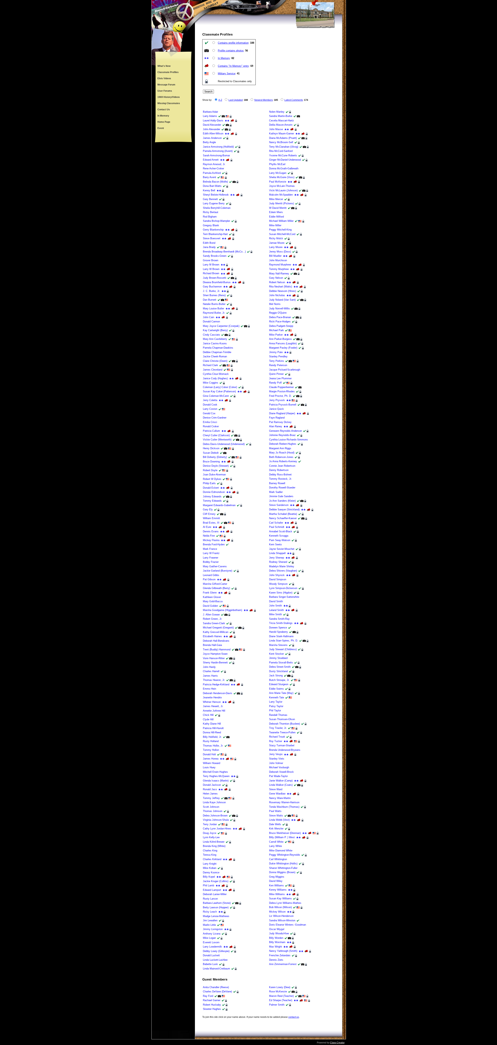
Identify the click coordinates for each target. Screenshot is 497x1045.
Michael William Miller (281, 220)
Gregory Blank (211, 225)
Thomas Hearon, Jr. (214, 680)
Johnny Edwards (212, 496)
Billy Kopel (209, 876)
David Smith (276, 601)
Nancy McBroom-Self (281, 142)
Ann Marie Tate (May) (281, 693)
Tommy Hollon (211, 749)
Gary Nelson (276, 277)
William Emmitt (211, 518)
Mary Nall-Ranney (279, 273)
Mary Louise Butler (213, 308)
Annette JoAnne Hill (214, 710)
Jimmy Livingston (213, 929)
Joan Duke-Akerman (214, 474)
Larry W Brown (211, 269)
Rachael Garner (211, 1000)
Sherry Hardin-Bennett (215, 662)
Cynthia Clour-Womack (216, 373)
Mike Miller (275, 225)
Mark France (210, 548)
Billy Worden (276, 937)
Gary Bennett (210, 199)
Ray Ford (208, 996)
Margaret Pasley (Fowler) (283, 347)
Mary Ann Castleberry (215, 339)
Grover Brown (210, 260)
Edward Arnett (211, 159)
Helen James (210, 793)
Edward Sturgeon (278, 684)
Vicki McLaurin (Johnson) (283, 190)
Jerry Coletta (210, 400)
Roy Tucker (275, 741)
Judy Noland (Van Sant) (282, 299)
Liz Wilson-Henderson (281, 915)
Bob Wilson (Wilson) (280, 907)
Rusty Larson (210, 898)
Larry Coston (210, 408)
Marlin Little (209, 924)
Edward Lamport (212, 889)
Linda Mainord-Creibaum (216, 968)
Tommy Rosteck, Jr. (280, 478)
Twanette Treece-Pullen (282, 732)
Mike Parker (276, 334)
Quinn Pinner (276, 373)
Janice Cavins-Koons (215, 343)
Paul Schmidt (276, 527)
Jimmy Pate (276, 352)
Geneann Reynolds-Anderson (285, 430)
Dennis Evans (211, 531)
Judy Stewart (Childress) (283, 649)
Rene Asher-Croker (213, 168)
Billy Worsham (277, 942)
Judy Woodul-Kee (279, 933)
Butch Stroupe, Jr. (279, 680)
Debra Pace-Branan (280, 317)
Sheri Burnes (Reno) (214, 295)
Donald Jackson (212, 784)
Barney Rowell (277, 483)
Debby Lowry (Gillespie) (216, 951)
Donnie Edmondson (214, 492)
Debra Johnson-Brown (215, 815)
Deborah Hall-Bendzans (216, 640)
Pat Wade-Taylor (278, 776)
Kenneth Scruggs (278, 535)
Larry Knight (209, 863)
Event (160, 128)
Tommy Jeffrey (211, 798)
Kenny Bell (209, 190)
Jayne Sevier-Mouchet (281, 548)
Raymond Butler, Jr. (214, 312)
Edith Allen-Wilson (213, 133)
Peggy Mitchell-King (280, 229)
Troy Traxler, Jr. (278, 728)
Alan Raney (275, 426)
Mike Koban (209, 868)
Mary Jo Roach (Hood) (281, 452)
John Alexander (211, 129)
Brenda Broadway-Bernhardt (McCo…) (224, 251)
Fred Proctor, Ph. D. (280, 395)
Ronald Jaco (210, 789)
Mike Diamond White (280, 850)
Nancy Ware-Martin (280, 798)
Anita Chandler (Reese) (216, 987)
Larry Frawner (210, 557)
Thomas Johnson (212, 811)
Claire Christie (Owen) (215, 360)
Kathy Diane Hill (212, 723)
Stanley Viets (276, 758)
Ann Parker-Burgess (280, 339)
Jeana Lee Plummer (280, 378)
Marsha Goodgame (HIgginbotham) (222, 610)
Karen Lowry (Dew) (279, 987)
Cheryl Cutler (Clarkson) (216, 435)
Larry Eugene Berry (214, 203)
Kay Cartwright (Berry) (215, 330)
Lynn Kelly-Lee (211, 837)
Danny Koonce (211, 872)
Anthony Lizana (211, 933)
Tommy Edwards (212, 500)
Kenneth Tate (276, 697)
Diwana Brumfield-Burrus (217, 282)
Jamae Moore (276, 242)
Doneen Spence (278, 627)
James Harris (210, 675)
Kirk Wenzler (276, 828)
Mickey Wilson (277, 911)
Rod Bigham (210, 216)
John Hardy (209, 667)
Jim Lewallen (210, 920)
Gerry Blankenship (213, 229)
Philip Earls (209, 483)
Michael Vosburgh (279, 767)
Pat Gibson (209, 579)
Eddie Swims (276, 688)
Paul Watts (275, 811)
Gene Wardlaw (277, 793)
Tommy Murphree (279, 269)
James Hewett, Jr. (213, 706)
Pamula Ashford (212, 172)
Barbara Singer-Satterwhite (284, 596)
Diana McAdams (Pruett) (283, 138)
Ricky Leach (210, 911)
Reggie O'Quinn (278, 312)
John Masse (276, 129)
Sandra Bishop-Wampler (216, 220)
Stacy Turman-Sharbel (281, 745)
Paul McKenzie (277, 181)
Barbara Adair (210, 111)
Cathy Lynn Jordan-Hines (217, 828)
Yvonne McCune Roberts (283, 155)
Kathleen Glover (212, 597)
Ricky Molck (276, 238)
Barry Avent (209, 177)
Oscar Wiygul (276, 929)
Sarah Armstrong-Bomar (216, 155)
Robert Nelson (277, 282)
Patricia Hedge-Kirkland (216, 684)
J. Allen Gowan (211, 614)
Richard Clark (210, 365)
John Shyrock (277, 575)
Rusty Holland (211, 741)
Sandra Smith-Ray (279, 618)
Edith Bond (209, 242)
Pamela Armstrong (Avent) (218, 151)
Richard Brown (211, 273)
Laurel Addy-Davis (213, 120)
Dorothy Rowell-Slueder (282, 487)
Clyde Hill (208, 719)
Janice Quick (276, 408)
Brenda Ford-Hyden (214, 544)
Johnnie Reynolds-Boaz (282, 435)
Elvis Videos (164, 78)
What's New (163, 66)
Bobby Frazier (211, 561)
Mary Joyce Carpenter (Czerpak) (221, 326)
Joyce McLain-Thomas (282, 185)
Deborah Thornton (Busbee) (284, 723)
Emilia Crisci (210, 422)
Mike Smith (275, 614)
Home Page (163, 122)
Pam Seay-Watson (279, 540)
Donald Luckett (211, 955)
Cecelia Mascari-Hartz (281, 120)
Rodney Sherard (278, 561)
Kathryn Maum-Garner (281, 133)
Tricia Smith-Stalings (281, 623)
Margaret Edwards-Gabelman (219, 505)
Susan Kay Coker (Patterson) (219, 391)
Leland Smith (276, 610)
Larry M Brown (211, 264)
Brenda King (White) (214, 846)
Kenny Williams (278, 889)
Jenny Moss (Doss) (280, 251)
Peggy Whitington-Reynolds (284, 854)
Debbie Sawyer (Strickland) (284, 509)
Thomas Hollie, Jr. (213, 745)
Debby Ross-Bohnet (280, 474)
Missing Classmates (168, 103)
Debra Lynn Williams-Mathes (285, 902)
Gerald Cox (209, 413)
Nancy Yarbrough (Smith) (283, 950)
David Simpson (277, 579)
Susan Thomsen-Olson (282, 719)
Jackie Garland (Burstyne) (217, 570)
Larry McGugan (277, 172)
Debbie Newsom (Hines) (282, 291)
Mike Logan (209, 937)
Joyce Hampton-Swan (215, 653)
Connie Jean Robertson (282, 465)
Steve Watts (276, 815)
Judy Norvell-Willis (279, 308)
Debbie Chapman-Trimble (217, 352)
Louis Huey (209, 767)
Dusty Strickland (278, 671)
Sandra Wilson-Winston (282, 920)
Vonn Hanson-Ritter (214, 658)
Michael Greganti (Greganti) (218, 627)
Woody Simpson (278, 583)
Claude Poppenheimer (281, 387)
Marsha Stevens (278, 645)
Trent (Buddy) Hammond (216, 649)
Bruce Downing (211, 461)
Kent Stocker (276, 653)
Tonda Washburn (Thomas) (284, 806)
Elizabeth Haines (212, 636)
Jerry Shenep (276, 557)
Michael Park (276, 330)
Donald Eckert (211, 487)
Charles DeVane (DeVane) (217, 991)
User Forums (164, 91)
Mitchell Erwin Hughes (215, 771)
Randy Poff (275, 382)
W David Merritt (278, 207)
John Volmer (276, 763)
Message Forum (166, 84)
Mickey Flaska (211, 540)
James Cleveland (212, 369)
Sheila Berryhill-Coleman (216, 207)
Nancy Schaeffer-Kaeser (283, 518)
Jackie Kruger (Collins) (215, 881)
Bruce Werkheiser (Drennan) (285, 833)
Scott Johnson (211, 806)
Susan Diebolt (211, 452)
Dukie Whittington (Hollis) (283, 863)
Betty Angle (209, 142)
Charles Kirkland (212, 859)
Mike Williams (277, 894)
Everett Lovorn (211, 942)
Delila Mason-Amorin (280, 124)
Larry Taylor (275, 701)
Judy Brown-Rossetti (214, 277)
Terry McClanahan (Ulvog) (283, 146)
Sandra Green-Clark (214, 623)
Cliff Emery (209, 513)
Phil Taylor (275, 710)
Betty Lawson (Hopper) (216, 907)
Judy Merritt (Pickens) (281, 203)
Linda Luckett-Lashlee (215, 959)
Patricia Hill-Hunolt (213, 728)
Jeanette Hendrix (212, 697)
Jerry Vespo (275, 754)
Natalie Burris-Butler (214, 304)
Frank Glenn (210, 592)
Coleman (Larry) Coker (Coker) (220, 387)
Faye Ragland (277, 417)
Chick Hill (208, 714)
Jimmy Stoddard (278, 658)
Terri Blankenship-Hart (215, 234)
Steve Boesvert (211, 238)
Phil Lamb (208, 885)
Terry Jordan (210, 824)
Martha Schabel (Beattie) (283, 513)
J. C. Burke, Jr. (211, 291)
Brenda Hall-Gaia (212, 645)
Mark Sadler (276, 492)
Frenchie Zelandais (279, 955)
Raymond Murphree (280, 264)
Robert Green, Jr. (212, 618)
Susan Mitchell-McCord (282, 234)
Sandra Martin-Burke (280, 116)
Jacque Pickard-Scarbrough (284, 369)
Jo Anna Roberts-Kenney (283, 461)
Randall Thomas (278, 714)
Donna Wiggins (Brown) (282, 872)
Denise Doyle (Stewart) (216, 465)
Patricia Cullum (211, 430)
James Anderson (212, 138)
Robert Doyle (210, 470)
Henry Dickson (211, 448)
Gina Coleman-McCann (216, 395)
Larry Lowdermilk (212, 946)
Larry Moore (275, 247)
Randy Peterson (278, 365)
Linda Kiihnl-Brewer (213, 841)
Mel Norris (275, 304)
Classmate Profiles (168, 72)
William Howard (211, 763)
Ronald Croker (211, 426)
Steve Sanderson (278, 505)
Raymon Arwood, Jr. (214, 164)
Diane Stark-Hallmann (281, 636)
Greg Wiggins (276, 876)
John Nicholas (277, 295)
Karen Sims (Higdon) (280, 592)
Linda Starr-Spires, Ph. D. (283, 640)
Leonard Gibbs (211, 575)
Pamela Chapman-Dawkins (218, 347)
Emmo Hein (209, 688)
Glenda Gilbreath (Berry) (216, 588)
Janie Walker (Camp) (281, 780)
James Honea (210, 758)
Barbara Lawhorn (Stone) (217, 902)
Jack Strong (276, 675)
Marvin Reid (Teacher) (281, 996)
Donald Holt (209, 754)
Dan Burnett (209, 299)
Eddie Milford (276, 216)
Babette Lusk (210, 964)
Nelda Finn (209, 535)
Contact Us (163, 109)
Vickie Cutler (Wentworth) (217, 439)
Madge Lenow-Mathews (216, 916)
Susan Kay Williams (280, 898)
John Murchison (278, 260)
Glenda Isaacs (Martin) (216, 780)
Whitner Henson (212, 701)
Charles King (210, 850)
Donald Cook (210, 404)
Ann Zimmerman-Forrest (282, 964)
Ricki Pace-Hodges (280, 321)
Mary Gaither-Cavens (215, 566)
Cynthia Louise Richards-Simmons (288, 439)
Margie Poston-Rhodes (282, 391)
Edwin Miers (276, 212)
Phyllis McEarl (277, 164)
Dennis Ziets (276, 959)
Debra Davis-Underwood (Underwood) (224, 444)
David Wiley (275, 881)
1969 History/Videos (168, 97)
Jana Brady (209, 247)
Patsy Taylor (276, 706)
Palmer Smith (276, 1004)
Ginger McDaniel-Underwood (285, 159)
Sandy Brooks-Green (214, 255)
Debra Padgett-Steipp (281, 326)
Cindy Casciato (211, 334)
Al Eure (207, 527)
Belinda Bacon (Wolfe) (215, 181)
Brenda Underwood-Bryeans (284, 749)
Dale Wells (275, 824)
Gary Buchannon (212, 286)
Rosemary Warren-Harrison (284, 802)
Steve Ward (275, 789)
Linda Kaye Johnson (214, 802)
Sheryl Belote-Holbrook (216, 194)
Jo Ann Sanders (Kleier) (282, 500)
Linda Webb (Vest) (279, 819)
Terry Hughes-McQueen (216, 776)
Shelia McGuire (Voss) (281, 177)
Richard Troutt (277, 736)
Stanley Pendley (278, 356)
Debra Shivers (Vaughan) (283, 570)
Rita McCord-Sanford (281, 151)
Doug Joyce (209, 833)
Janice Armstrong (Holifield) (218, 146)
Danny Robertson (278, 470)
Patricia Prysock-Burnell (282, 404)
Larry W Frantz (211, 553)
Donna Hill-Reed (212, 732)
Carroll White (276, 841)
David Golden (210, 605)
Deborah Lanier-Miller (215, 894)
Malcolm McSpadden (281, 194)
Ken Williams (276, 885)
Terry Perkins (276, 360)
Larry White (275, 846)
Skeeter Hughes (212, 1009)
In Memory (163, 115)
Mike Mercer (276, 199)
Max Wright (275, 946)
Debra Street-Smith (280, 666)
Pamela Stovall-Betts (281, 662)
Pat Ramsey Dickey (280, 422)
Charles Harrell (211, 671)
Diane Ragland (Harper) (282, 413)
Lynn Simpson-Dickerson (283, 588)
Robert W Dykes (212, 479)
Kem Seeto (275, 544)
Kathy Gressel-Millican (215, 632)
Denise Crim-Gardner (214, 417)
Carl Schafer (276, 522)
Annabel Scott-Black (280, 531)
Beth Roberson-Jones (281, 457)
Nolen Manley (276, 111)
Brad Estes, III (211, 522)
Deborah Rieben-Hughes (282, 443)
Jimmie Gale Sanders (281, 496)
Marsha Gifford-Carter (215, 583)
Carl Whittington (278, 859)
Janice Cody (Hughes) (215, 378)
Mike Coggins (210, 382)
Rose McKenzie (278, 991)
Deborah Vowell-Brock (281, 771)
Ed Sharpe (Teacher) (280, 1000)
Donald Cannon (211, 321)
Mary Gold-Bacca (212, 601)
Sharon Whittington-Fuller (283, 868)
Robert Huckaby (212, 1004)
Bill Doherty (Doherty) (215, 457)
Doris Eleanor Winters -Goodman (287, 924)
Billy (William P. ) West (282, 837)
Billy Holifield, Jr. (212, 736)
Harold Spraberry (278, 631)
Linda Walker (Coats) (281, 784)
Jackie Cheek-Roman (215, 356)
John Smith (275, 605)
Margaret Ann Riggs (280, 448)
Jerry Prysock (277, 400)
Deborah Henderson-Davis (217, 693)
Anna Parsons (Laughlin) (283, 343)
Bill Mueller (275, 255)
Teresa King (209, 854)
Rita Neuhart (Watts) (280, 286)
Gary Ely (208, 509)
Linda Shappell (277, 553)
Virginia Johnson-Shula (216, 819)
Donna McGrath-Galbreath (283, 168)
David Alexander (212, 124)
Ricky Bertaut (210, 212)
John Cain (208, 317)
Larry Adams (210, 116)
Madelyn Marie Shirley (281, 566)
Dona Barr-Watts (212, 185)
